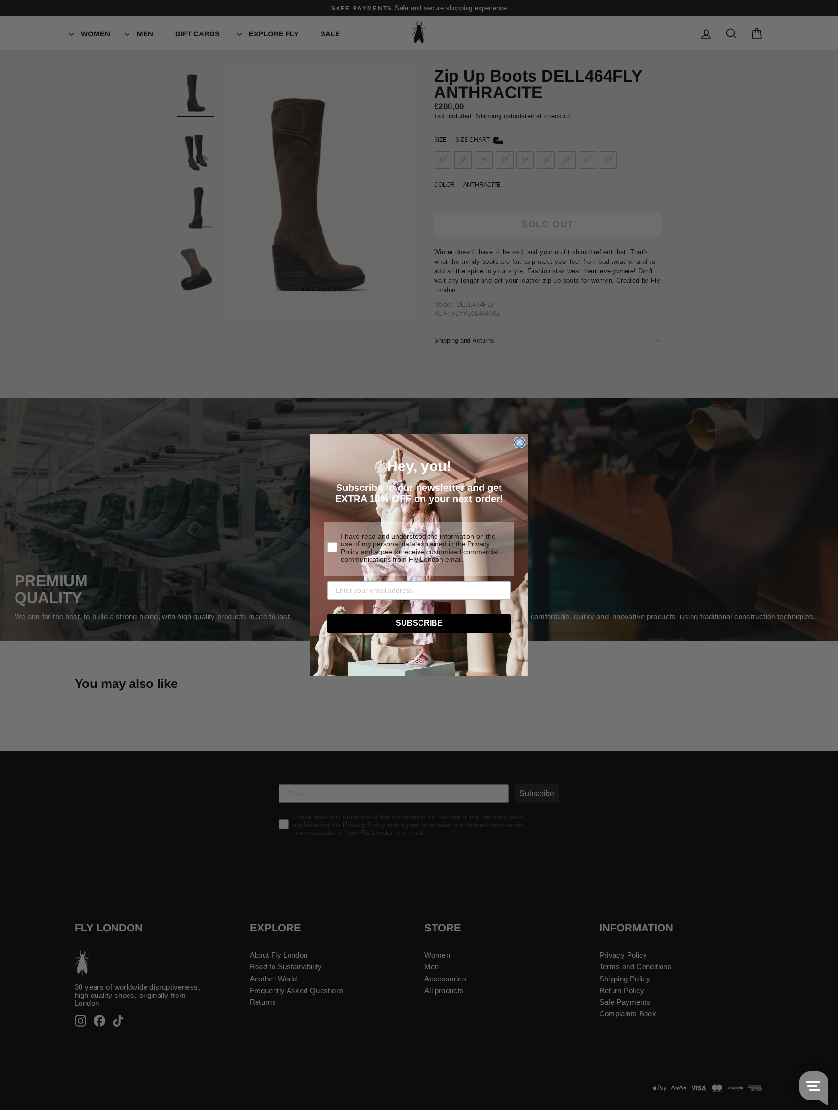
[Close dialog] (519, 442)
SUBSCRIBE (419, 623)
